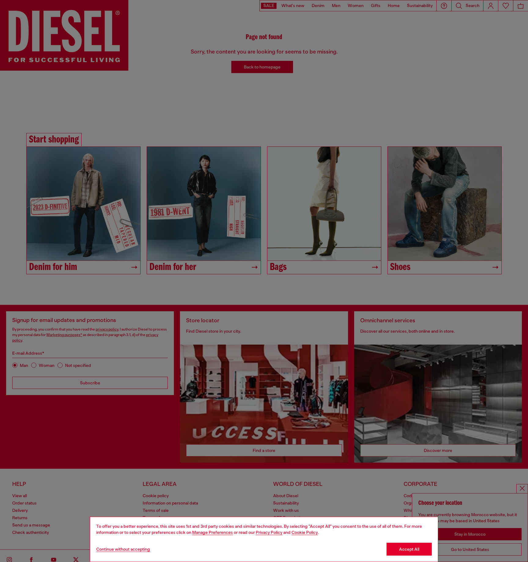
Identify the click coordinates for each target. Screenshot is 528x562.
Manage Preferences (212, 532)
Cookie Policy (305, 532)
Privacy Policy (269, 532)
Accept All (409, 549)
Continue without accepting (123, 549)
